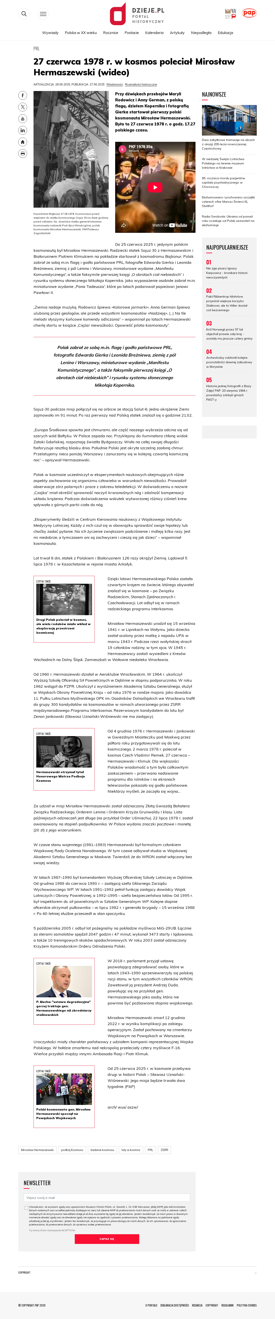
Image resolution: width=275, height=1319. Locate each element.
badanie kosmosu (102, 1150)
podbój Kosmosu (72, 1150)
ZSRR (164, 1150)
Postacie (132, 32)
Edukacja (225, 32)
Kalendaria (154, 32)
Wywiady (50, 32)
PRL (150, 1150)
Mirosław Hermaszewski (37, 1150)
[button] (256, 1273)
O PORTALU (151, 1305)
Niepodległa (201, 32)
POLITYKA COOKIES (247, 1305)
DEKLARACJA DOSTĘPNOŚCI (174, 1305)
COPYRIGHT (212, 1305)
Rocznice (110, 32)
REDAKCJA (197, 1305)
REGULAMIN (228, 1305)
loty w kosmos (131, 1150)
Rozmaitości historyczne (141, 84)
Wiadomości (114, 84)
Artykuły (177, 32)
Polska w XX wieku (81, 32)
